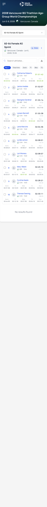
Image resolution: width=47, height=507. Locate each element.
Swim (25, 68)
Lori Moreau (21, 153)
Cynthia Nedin (22, 180)
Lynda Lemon (22, 140)
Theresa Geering (23, 193)
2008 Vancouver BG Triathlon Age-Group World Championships (23, 14)
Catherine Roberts (24, 73)
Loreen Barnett (23, 113)
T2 (42, 68)
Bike (36, 68)
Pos (6, 68)
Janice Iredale (22, 86)
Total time (16, 68)
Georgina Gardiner (24, 100)
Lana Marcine (22, 126)
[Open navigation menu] (4, 4)
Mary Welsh (21, 166)
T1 (30, 68)
